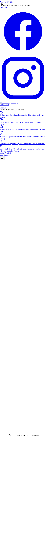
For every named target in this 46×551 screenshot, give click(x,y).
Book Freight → (6, 155)
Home (2, 105)
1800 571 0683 (8, 2)
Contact (8, 153)
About (6, 105)
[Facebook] (23, 54)
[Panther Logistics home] (9, 103)
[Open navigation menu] (2, 158)
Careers (6, 7)
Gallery (2, 153)
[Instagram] (23, 101)
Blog (1, 7)
